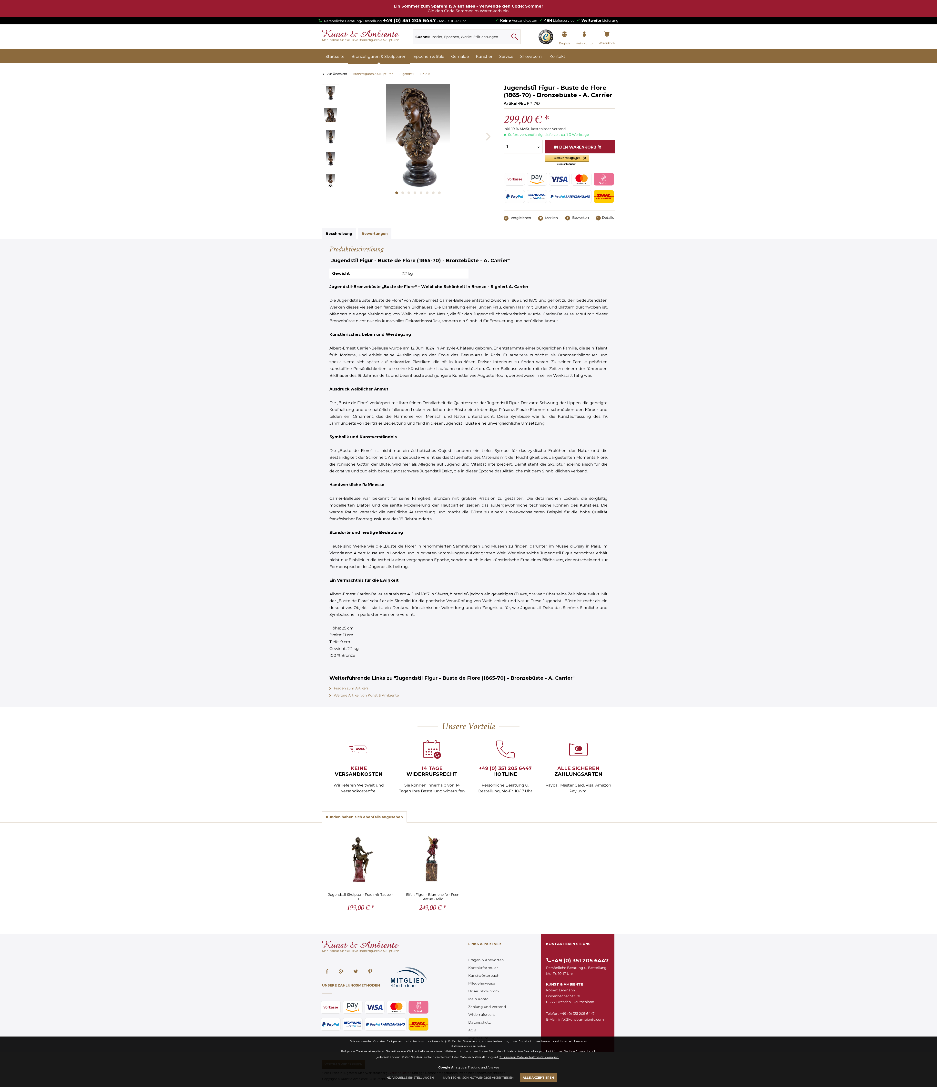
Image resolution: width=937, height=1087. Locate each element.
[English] (564, 34)
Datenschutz (479, 1022)
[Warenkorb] (607, 34)
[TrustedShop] (546, 37)
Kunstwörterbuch (483, 975)
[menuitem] (467, 37)
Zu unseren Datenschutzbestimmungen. (529, 1057)
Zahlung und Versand (487, 1007)
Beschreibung (339, 233)
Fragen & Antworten (486, 960)
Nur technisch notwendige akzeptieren (478, 1077)
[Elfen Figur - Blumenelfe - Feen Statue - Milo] (432, 859)
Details (608, 217)
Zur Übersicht (337, 74)
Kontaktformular (483, 968)
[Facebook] (327, 972)
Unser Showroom (483, 991)
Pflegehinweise (481, 983)
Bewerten (580, 217)
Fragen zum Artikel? (350, 688)
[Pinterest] (370, 972)
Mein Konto (478, 999)
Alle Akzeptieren (538, 1077)
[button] (567, 160)
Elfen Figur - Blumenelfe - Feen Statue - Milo (432, 896)
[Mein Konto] (584, 34)
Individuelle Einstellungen (410, 1077)
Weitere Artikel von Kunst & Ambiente (366, 695)
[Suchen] (515, 37)
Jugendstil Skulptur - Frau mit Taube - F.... (360, 896)
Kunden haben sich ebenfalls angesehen (364, 817)
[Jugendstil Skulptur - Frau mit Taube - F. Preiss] (360, 859)
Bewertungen (375, 233)
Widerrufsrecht (481, 1014)
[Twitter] (356, 972)
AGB (472, 1030)
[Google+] (341, 972)
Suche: (421, 37)
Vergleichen (520, 218)
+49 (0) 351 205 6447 (409, 20)
